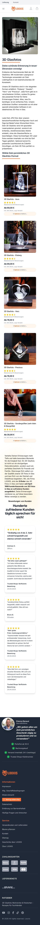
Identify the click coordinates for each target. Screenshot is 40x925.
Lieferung (5, 2)
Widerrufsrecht (8, 795)
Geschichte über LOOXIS (12, 842)
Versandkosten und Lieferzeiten (14, 825)
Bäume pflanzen (8, 829)
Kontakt (16, 2)
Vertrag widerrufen (13, 799)
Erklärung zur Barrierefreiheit (13, 808)
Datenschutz (7, 804)
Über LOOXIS (7, 846)
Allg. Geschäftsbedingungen (13, 791)
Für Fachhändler (15, 905)
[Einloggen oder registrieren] (31, 8)
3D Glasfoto (7, 903)
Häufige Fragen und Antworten (14, 813)
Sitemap (5, 838)
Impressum (6, 786)
